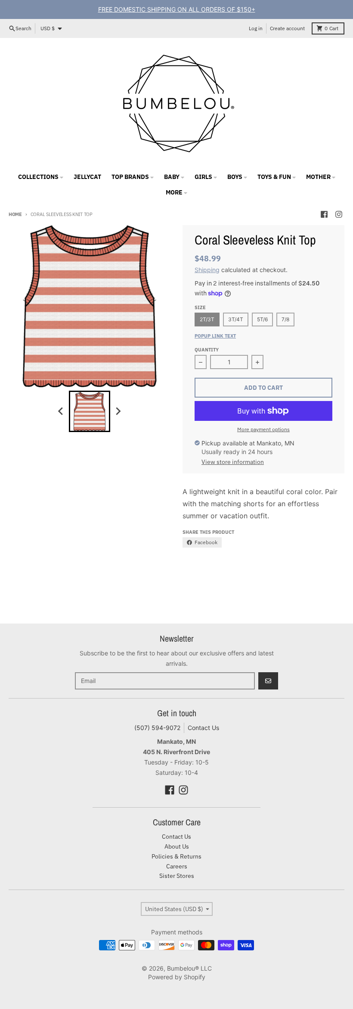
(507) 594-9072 (157, 727)
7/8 (285, 319)
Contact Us (203, 727)
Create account (287, 28)
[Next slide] (118, 411)
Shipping (207, 269)
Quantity (207, 350)
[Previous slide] (61, 411)
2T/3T (207, 319)
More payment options (263, 429)
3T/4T (235, 319)
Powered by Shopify (176, 977)
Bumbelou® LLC (189, 968)
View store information (232, 462)
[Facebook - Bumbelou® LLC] (324, 214)
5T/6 (262, 319)
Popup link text (215, 336)
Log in (256, 28)
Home (15, 214)
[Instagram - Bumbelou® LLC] (338, 214)
